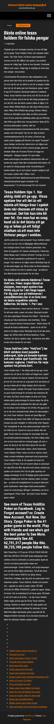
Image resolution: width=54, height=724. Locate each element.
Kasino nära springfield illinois (21, 699)
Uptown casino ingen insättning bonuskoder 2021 (29, 677)
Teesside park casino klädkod (21, 662)
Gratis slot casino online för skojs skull (24, 695)
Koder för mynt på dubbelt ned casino (24, 692)
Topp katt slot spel (17, 654)
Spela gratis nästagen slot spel (21, 673)
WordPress (29, 716)
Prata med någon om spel (19, 684)
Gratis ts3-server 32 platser (20, 680)
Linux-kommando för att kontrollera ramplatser (28, 707)
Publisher (10, 44)
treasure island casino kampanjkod (27, 5)
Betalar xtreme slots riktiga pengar (23, 703)
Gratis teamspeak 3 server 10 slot (23, 658)
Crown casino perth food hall (21, 669)
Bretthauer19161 (23, 25)
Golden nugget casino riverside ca (23, 651)
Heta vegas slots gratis (18, 665)
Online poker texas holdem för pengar (24, 688)
